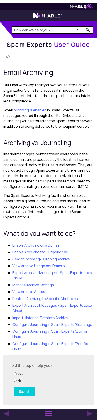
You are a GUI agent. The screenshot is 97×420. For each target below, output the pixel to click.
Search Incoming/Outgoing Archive (41, 259)
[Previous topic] (6, 413)
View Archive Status (28, 291)
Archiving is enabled (30, 110)
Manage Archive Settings (33, 284)
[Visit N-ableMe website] (81, 7)
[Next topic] (89, 413)
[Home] (8, 56)
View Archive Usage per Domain (38, 265)
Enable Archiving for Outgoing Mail (40, 252)
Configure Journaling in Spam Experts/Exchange (52, 324)
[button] (78, 30)
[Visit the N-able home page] (47, 17)
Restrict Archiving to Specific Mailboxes (45, 298)
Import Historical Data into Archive (40, 317)
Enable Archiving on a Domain (36, 245)
